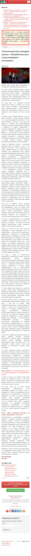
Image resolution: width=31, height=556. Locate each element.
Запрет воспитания (10, 470)
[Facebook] (13, 511)
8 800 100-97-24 (15, 498)
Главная (5, 47)
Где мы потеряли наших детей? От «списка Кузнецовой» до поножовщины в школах (15, 372)
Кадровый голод (9, 467)
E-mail (4, 523)
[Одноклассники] (7, 463)
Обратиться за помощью (15, 490)
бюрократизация (9, 472)
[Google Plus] (2, 463)
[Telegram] (21, 511)
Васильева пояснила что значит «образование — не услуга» (15, 413)
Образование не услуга (11, 476)
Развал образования (10, 465)
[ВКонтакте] (10, 463)
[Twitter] (9, 463)
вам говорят (7, 39)
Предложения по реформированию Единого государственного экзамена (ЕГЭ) (15, 15)
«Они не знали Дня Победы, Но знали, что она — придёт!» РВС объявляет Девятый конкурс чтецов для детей (16, 19)
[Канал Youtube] (7, 511)
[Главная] (4, 2)
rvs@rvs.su (17, 506)
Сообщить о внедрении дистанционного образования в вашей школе (16, 484)
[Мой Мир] (6, 463)
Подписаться (6, 529)
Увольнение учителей (11, 468)
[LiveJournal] (4, 463)
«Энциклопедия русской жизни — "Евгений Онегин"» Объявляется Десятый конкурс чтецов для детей (15, 11)
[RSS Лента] (24, 511)
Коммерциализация (10, 474)
